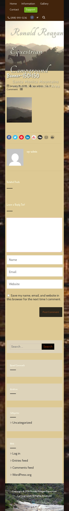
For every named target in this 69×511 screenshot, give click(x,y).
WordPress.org (21, 475)
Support (30, 9)
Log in (16, 453)
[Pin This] (21, 137)
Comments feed (23, 468)
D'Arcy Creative (43, 502)
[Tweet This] (15, 137)
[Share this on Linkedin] (27, 137)
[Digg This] (40, 137)
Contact (14, 9)
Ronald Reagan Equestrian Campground (36, 51)
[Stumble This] (33, 137)
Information (28, 3)
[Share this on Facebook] (9, 137)
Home (13, 3)
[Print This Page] (52, 137)
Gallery (44, 3)
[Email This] (46, 137)
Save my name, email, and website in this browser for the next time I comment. (34, 297)
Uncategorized (22, 423)
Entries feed (20, 460)
